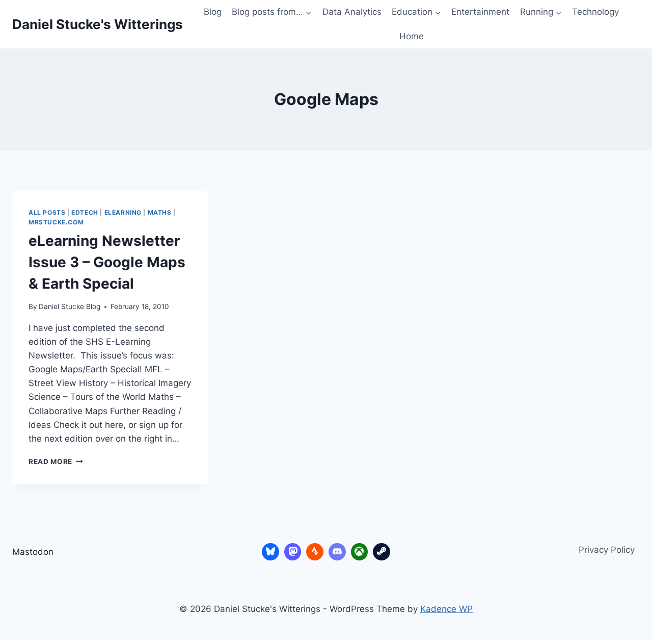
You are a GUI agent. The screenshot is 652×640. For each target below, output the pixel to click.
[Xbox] (359, 552)
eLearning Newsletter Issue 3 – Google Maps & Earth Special (107, 262)
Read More (56, 461)
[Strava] (315, 552)
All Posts (47, 212)
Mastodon (32, 552)
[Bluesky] (270, 552)
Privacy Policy (607, 550)
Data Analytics (352, 12)
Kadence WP (446, 609)
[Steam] (381, 552)
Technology (595, 12)
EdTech (84, 212)
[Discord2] (337, 552)
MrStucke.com (56, 222)
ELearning (123, 212)
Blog (213, 12)
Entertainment (480, 12)
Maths (160, 212)
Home (411, 36)
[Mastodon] (293, 552)
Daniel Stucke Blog (69, 306)
